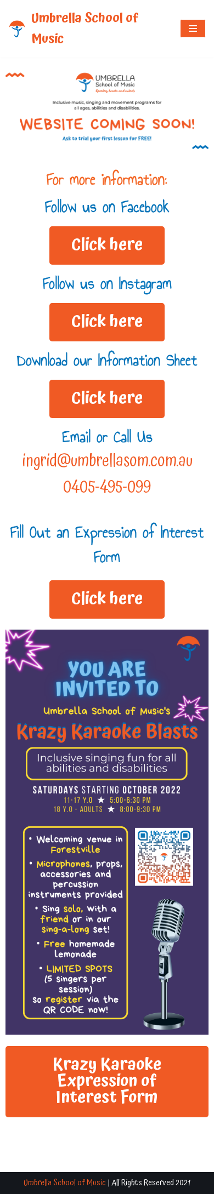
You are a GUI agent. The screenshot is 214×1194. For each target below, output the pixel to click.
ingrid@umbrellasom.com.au (107, 461)
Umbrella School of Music (65, 1183)
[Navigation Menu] (193, 28)
